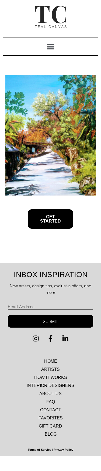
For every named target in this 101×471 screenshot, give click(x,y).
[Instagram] (36, 338)
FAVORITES (51, 418)
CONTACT (50, 410)
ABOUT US (50, 393)
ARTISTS (50, 369)
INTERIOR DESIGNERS (50, 385)
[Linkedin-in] (65, 338)
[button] (50, 47)
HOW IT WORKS (50, 377)
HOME (50, 361)
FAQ (50, 401)
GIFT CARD (50, 426)
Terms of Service (39, 449)
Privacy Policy (63, 449)
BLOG (51, 434)
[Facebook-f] (50, 338)
